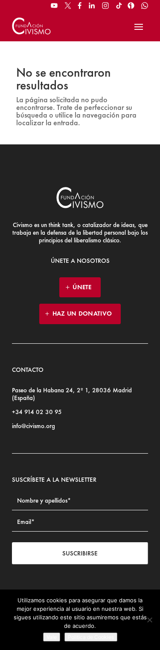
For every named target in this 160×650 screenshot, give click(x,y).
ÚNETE (82, 287)
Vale (52, 637)
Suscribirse (80, 553)
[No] (149, 619)
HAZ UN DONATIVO (82, 313)
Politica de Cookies (91, 637)
